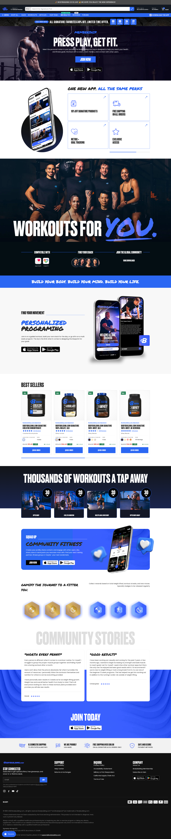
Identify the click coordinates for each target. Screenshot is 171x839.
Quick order (36, 450)
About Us (136, 765)
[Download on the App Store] (139, 778)
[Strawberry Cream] (128, 440)
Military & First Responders (104, 772)
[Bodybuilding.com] (5, 9)
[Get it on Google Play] (94, 69)
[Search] (132, 9)
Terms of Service (8, 786)
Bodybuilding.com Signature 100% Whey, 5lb (100, 426)
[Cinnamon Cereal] (131, 440)
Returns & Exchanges (62, 772)
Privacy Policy (40, 784)
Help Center (59, 769)
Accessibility (59, 765)
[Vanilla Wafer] (57, 440)
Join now (33, 562)
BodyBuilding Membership (143, 769)
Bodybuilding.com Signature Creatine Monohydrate (34, 426)
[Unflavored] (24, 440)
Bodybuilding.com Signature (32, 423)
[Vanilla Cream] (92, 440)
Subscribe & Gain (139, 772)
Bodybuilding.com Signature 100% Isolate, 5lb (67, 426)
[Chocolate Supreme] (59, 440)
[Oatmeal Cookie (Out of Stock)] (95, 440)
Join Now (85, 59)
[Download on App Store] (77, 69)
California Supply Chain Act (104, 775)
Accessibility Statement (103, 769)
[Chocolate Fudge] (89, 440)
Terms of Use (99, 779)
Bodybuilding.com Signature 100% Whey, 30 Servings (133, 426)
